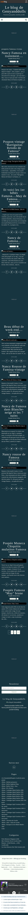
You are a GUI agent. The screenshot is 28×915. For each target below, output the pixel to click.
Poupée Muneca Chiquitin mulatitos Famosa (14, 546)
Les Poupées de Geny (17, 707)
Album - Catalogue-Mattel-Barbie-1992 (12, 792)
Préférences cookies (13, 871)
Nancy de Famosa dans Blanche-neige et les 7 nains (14, 410)
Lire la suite (14, 83)
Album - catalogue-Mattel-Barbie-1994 (12, 796)
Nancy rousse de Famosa (14, 456)
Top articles (18, 865)
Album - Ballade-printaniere (9, 782)
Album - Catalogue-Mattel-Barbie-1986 (12, 790)
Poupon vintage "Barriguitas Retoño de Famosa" (14, 146)
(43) (13, 847)
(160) (11, 843)
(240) (10, 839)
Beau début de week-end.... (14, 328)
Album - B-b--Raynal (7, 788)
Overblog (23, 858)
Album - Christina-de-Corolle (10, 820)
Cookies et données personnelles (17, 869)
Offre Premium (6, 869)
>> (18, 632)
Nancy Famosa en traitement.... (14, 54)
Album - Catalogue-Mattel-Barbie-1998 (12, 798)
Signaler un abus (4, 867)
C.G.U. (10, 867)
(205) (11, 841)
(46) (5, 845)
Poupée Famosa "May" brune (14, 591)
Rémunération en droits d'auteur (19, 867)
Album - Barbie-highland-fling (10, 784)
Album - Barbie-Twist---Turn (9, 786)
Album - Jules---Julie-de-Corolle (11, 822)
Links (3, 828)
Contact (23, 865)
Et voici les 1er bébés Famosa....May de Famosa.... (14, 194)
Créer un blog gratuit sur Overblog (8, 865)
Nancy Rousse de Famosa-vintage (14, 368)
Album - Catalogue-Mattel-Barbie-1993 (12, 794)
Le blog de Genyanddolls (14, 9)
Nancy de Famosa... (14, 239)
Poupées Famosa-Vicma (14, 58)
